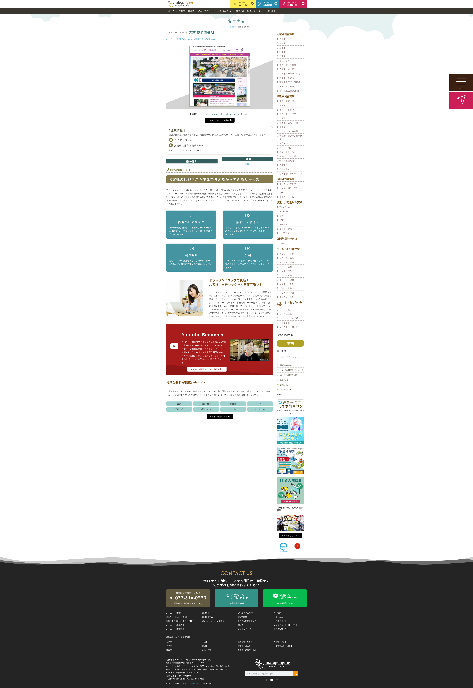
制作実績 (240, 10)
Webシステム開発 (206, 10)
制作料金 (251, 10)
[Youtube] (271, 680)
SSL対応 (199, 38)
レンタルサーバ (225, 10)
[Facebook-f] (266, 680)
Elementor (189, 38)
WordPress (210, 38)
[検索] (295, 673)
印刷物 (191, 10)
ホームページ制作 (176, 10)
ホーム (225, 27)
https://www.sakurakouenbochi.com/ (225, 114)
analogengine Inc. (192, 683)
